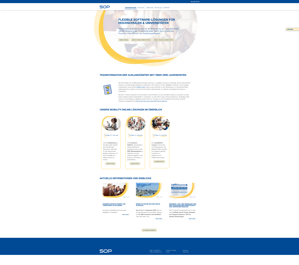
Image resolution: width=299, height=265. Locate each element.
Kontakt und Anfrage (171, 250)
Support (166, 7)
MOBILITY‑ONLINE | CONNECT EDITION (141, 40)
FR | (197, 1)
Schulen (140, 7)
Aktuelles (158, 7)
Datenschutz (186, 252)
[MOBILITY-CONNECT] (135, 135)
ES (198, 1)
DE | (192, 1)
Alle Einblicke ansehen (149, 230)
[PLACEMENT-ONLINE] (160, 135)
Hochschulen (130, 7)
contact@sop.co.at (157, 252)
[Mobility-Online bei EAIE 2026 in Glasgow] (149, 190)
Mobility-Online (141, 87)
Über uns (149, 7)
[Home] (105, 5)
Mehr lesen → (126, 214)
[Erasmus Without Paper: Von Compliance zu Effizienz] (116, 190)
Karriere (168, 252)
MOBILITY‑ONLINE (124, 40)
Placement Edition (159, 161)
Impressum (185, 250)
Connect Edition (135, 163)
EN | (194, 1)
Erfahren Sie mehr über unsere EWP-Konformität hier (151, 101)
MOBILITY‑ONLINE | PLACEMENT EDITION (163, 40)
